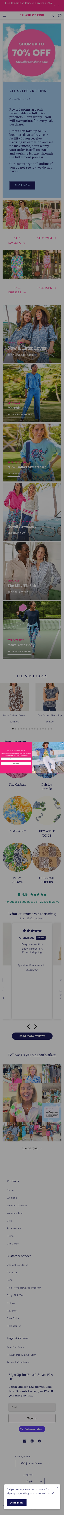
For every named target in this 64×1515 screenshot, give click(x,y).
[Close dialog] (62, 743)
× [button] (57, 1487)
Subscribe (16, 763)
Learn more (16, 1502)
